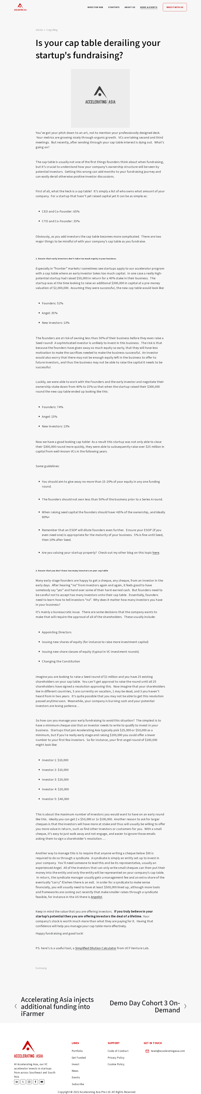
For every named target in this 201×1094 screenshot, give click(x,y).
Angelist (96, 897)
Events (76, 1077)
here (155, 552)
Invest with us (174, 7)
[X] (22, 1081)
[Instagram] (29, 1081)
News (75, 1071)
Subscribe (78, 1084)
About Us (130, 7)
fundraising (41, 968)
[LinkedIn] (16, 1081)
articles (39, 29)
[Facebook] (35, 1081)
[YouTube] (41, 1081)
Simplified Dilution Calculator (95, 948)
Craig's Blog (51, 29)
